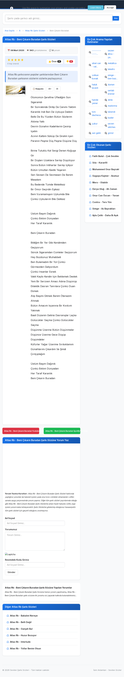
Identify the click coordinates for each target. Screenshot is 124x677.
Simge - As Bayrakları (103, 208)
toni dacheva (96, 113)
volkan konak (95, 77)
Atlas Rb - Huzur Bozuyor (23, 635)
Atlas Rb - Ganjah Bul (21, 629)
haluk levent (95, 86)
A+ (50, 89)
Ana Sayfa (9, 31)
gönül (110, 133)
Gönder (11, 572)
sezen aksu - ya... (111, 54)
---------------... (96, 52)
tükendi (111, 111)
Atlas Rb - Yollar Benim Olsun (25, 648)
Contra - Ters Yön (102, 202)
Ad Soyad (10, 518)
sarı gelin (96, 133)
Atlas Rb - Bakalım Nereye (24, 615)
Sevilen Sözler (115, 670)
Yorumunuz (11, 529)
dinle (110, 100)
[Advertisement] (15, 143)
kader (111, 117)
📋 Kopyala (38, 89)
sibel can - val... (96, 65)
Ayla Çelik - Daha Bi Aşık (105, 215)
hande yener (95, 101)
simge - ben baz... (112, 77)
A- (57, 89)
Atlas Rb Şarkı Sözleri (35, 31)
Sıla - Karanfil (99, 162)
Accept (110, 8)
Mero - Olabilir (100, 182)
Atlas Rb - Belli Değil (20, 622)
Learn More (95, 8)
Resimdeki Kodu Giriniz (17, 560)
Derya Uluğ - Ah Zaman (104, 189)
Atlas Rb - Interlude (20, 642)
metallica (112, 63)
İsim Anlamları (99, 670)
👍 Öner (54, 61)
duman (111, 84)
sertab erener (111, 92)
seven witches (111, 125)
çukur (95, 123)
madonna (112, 105)
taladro (111, 69)
